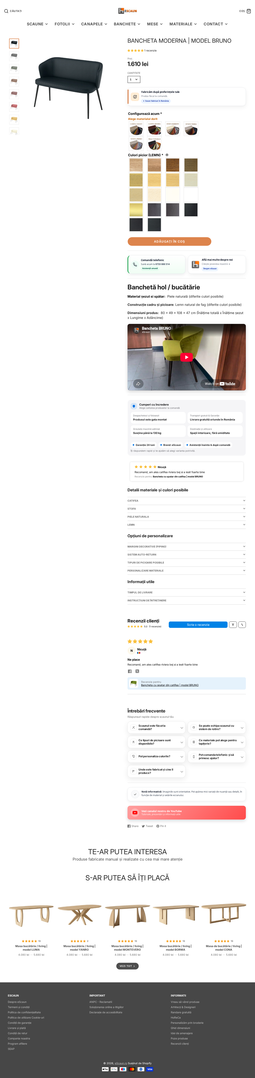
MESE (152, 24)
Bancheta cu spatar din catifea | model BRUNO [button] (170, 685)
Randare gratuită (181, 1012)
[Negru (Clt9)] (154, 224)
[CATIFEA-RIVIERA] (154, 128)
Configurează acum (145, 116)
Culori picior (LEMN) (147, 155)
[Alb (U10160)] (191, 194)
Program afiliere (17, 1043)
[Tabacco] (154, 165)
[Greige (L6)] (136, 194)
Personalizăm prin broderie (187, 1022)
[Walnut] (154, 209)
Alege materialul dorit (143, 119)
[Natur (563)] (173, 179)
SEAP (11, 1048)
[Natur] (136, 165)
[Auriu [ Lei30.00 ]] (136, 209)
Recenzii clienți (180, 1043)
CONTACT (213, 24)
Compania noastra (19, 1038)
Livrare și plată (17, 1028)
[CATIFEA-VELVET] (136, 128)
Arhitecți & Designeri (183, 1007)
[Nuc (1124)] (191, 165)
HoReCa (176, 1017)
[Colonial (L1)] (136, 224)
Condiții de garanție (19, 1022)
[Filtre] (233, 625)
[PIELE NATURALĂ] (154, 143)
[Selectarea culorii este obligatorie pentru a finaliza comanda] (167, 154)
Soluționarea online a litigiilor (106, 1007)
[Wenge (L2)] (191, 209)
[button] (136, 50)
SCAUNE (35, 24)
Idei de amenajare (182, 1033)
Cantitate (134, 73)
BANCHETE (125, 24)
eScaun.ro (121, 1063)
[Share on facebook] (130, 671)
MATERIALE (181, 24)
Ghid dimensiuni (180, 1028)
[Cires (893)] (173, 165)
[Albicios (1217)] (154, 194)
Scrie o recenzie (198, 625)
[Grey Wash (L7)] (136, 179)
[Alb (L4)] (173, 194)
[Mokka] (173, 209)
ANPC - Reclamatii (100, 1001)
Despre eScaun (17, 1001)
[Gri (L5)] (191, 179)
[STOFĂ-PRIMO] (136, 143)
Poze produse (179, 1038)
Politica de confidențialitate (24, 1012)
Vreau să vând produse (185, 1001)
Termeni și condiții (18, 1007)
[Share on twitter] (137, 671)
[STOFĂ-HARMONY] (173, 128)
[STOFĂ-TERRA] (191, 128)
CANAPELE (92, 24)
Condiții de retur (17, 1033)
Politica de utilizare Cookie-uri (26, 1017)
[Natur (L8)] (154, 179)
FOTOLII (62, 24)
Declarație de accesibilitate (105, 1012)
